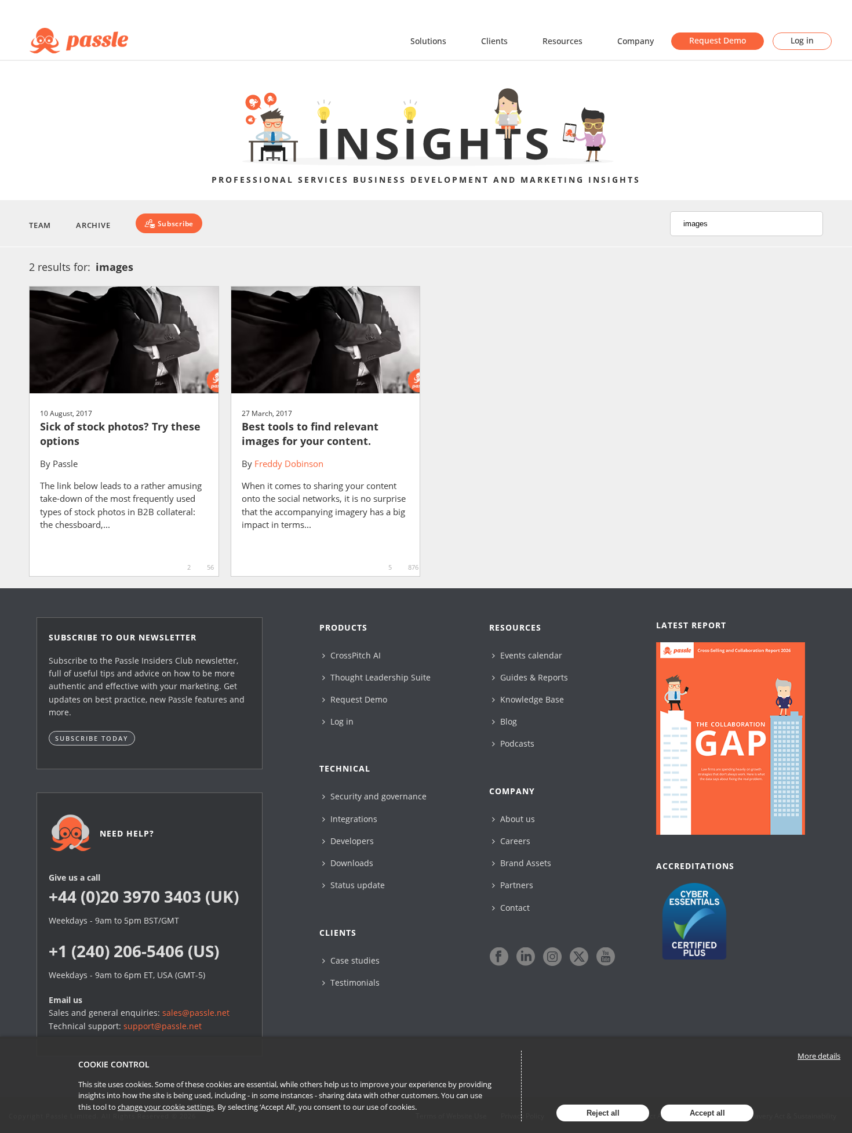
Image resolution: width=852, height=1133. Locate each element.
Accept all (707, 1113)
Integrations (352, 818)
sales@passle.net (196, 1012)
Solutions (428, 40)
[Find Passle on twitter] (579, 956)
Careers (514, 840)
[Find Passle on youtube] (605, 956)
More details (819, 1056)
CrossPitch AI (354, 655)
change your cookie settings (166, 1107)
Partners (515, 885)
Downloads (350, 862)
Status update (356, 885)
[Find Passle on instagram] (552, 956)
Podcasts (516, 743)
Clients (494, 40)
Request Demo (717, 40)
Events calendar (530, 655)
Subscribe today (92, 738)
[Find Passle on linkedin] (525, 956)
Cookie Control (114, 1064)
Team (40, 225)
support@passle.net (162, 1025)
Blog (507, 721)
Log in (802, 40)
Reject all (603, 1113)
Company (635, 40)
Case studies (354, 960)
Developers (351, 840)
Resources (562, 40)
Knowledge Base (531, 699)
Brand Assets (524, 862)
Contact (514, 907)
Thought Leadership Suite (379, 677)
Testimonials (354, 982)
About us (516, 818)
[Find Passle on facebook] (499, 956)
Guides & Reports (533, 677)
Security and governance (377, 796)
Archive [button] (93, 225)
